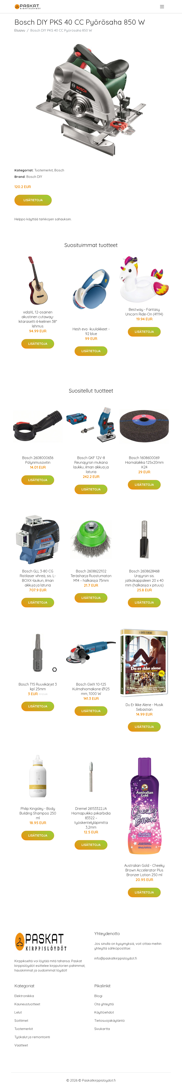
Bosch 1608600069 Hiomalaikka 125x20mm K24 (144, 462)
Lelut (18, 1012)
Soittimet (21, 1020)
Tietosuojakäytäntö (109, 1020)
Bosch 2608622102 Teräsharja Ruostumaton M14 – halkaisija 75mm (91, 576)
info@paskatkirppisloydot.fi (115, 958)
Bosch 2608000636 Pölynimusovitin (37, 460)
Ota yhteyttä (104, 1004)
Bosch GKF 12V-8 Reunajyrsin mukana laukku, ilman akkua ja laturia (91, 465)
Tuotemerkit (43, 170)
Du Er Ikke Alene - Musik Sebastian (144, 707)
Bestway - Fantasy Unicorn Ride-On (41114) (144, 311)
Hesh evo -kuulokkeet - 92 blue (91, 331)
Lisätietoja (33, 200)
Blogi (98, 996)
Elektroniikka (24, 996)
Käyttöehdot (104, 1012)
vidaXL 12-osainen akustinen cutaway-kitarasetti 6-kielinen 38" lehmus (38, 319)
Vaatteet (21, 1045)
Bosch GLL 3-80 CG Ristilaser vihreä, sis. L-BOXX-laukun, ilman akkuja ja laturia (38, 578)
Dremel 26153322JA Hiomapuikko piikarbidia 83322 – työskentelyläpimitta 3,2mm (91, 817)
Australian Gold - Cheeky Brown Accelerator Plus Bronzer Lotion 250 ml (144, 870)
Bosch (59, 170)
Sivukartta (102, 1029)
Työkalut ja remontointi (32, 1037)
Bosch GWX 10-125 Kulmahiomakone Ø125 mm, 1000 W (91, 689)
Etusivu (19, 30)
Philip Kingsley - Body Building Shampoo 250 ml (38, 813)
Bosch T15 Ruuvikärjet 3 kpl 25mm (38, 686)
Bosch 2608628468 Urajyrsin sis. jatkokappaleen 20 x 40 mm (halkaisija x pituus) (144, 578)
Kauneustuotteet (27, 1004)
